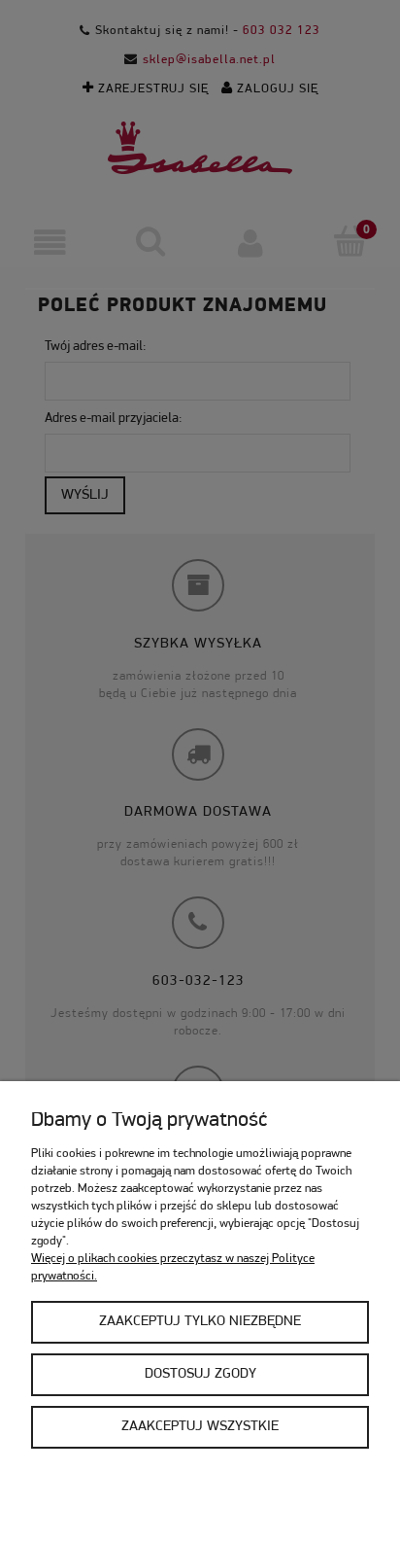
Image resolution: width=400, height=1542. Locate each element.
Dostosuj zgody (200, 1374)
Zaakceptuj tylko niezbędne (200, 1321)
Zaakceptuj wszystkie (200, 1426)
